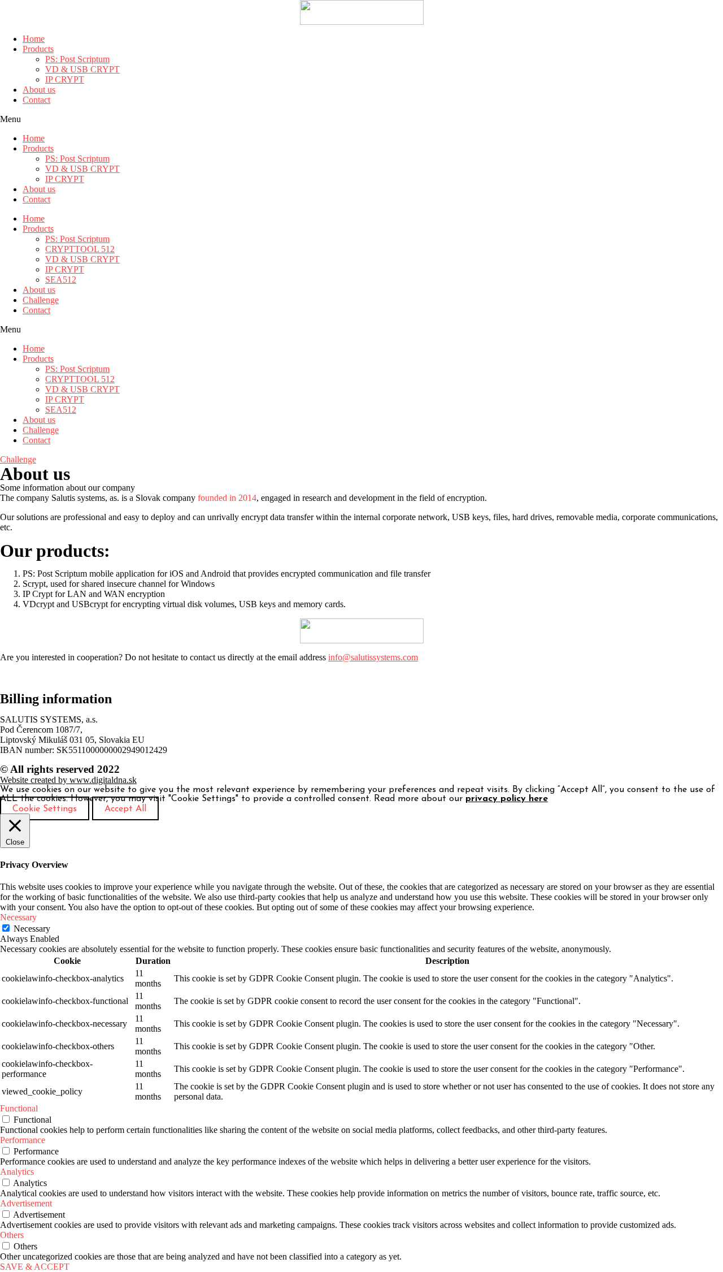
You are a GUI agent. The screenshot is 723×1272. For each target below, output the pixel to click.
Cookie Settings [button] (44, 809)
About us (39, 89)
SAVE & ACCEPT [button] (34, 1266)
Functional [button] (19, 1108)
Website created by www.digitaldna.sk (68, 780)
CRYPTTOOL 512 (80, 249)
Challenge (41, 300)
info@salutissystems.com (373, 657)
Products (38, 49)
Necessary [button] (18, 917)
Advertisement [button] (26, 1203)
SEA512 (60, 279)
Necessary (32, 928)
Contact (36, 100)
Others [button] (12, 1235)
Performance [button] (22, 1140)
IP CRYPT (64, 79)
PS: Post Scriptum (77, 59)
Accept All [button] (125, 809)
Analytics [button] (17, 1171)
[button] (361, 119)
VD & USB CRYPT (82, 69)
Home (34, 39)
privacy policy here (506, 798)
